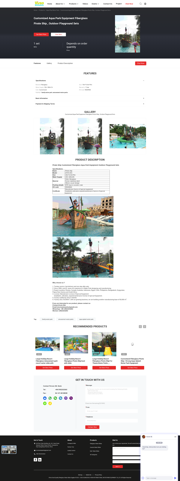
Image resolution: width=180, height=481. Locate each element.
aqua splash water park (86, 319)
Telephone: (89, 417)
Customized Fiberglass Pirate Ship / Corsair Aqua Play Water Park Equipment (75, 361)
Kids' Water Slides (94, 451)
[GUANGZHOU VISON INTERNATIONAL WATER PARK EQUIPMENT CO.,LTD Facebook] (35, 459)
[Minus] (175, 437)
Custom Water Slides (95, 447)
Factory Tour (71, 447)
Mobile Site (88, 475)
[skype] (60, 398)
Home (35, 10)
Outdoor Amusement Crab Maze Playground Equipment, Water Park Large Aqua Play (132, 361)
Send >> (118, 466)
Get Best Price (41, 34)
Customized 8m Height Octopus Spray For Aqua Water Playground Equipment (47, 361)
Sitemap (80, 475)
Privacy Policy (98, 475)
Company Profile (72, 443)
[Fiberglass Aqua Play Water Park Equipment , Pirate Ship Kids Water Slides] (129, 136)
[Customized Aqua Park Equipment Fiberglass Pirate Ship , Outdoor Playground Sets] (127, 34)
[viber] (66, 398)
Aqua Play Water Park (52, 10)
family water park (47, 319)
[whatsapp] (50, 398)
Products (42, 10)
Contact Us (70, 454)
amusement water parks (65, 319)
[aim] (50, 403)
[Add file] (143, 478)
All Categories (93, 454)
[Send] (175, 478)
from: (88, 407)
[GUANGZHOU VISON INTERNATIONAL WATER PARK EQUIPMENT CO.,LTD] (39, 3)
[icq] (44, 403)
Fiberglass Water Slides (96, 443)
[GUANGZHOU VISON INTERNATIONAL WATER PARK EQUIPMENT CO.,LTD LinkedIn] (39, 459)
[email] (44, 398)
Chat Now (58, 34)
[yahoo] (71, 398)
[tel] (55, 403)
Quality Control (71, 450)
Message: (89, 385)
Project (119, 4)
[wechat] (55, 398)
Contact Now (92, 427)
